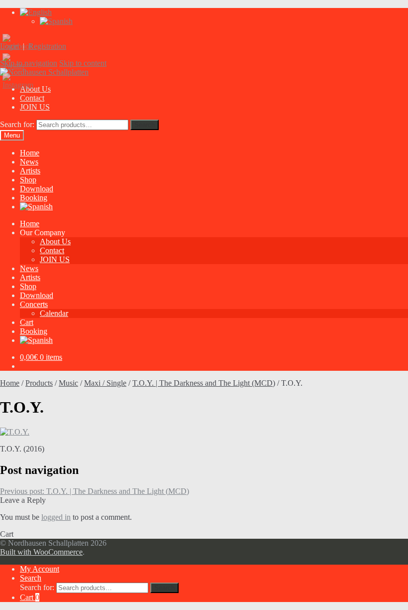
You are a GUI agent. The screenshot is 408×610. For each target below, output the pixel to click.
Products (39, 383)
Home (29, 153)
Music (68, 383)
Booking (33, 197)
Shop (28, 179)
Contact (32, 98)
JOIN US (35, 107)
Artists (30, 170)
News (29, 161)
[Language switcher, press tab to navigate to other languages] (36, 12)
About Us (55, 241)
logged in (56, 517)
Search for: (17, 124)
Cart (26, 322)
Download (36, 188)
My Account (39, 569)
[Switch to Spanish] (56, 21)
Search (144, 125)
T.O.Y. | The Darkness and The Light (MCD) (203, 383)
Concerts (34, 304)
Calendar (54, 313)
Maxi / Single (105, 383)
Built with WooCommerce (41, 552)
